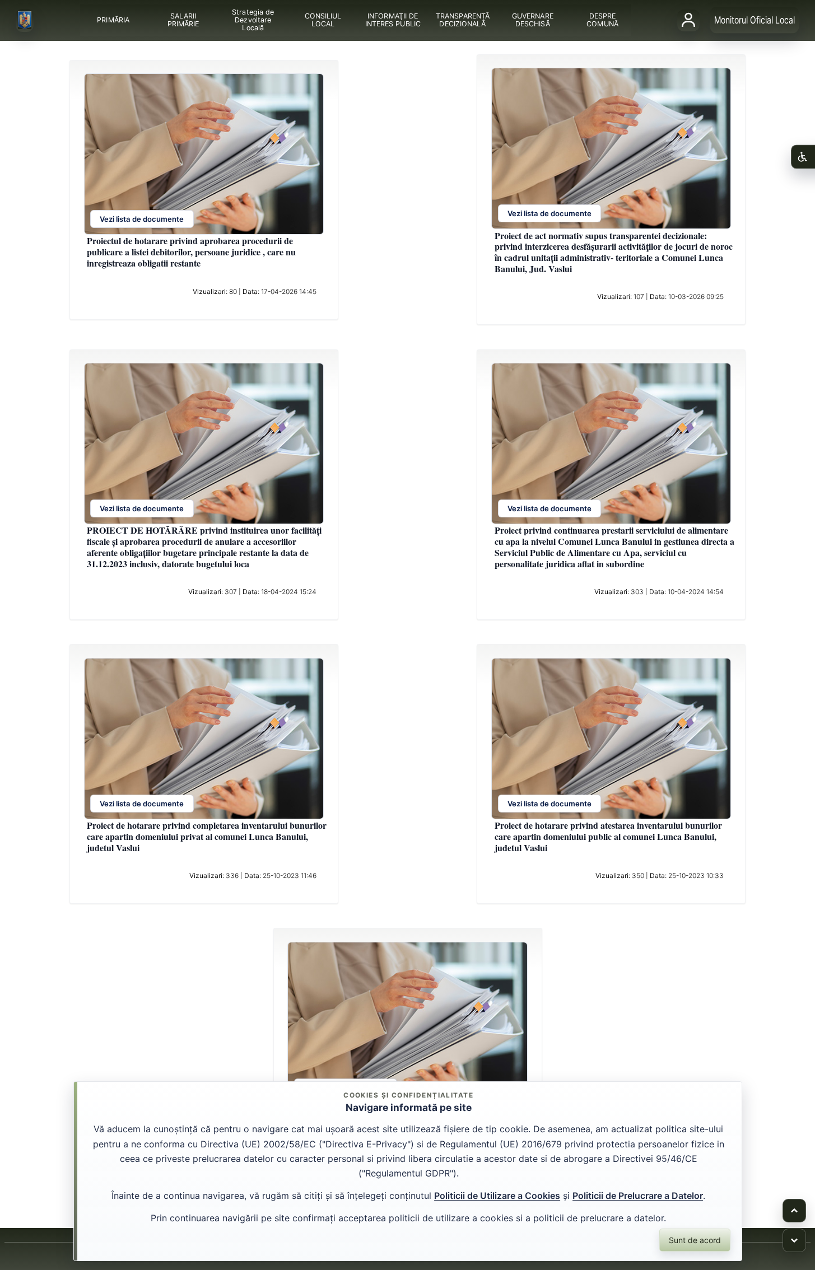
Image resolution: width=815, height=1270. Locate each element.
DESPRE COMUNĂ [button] (602, 20)
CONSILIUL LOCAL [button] (322, 20)
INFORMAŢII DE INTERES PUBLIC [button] (392, 20)
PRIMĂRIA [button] (113, 20)
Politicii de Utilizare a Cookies (497, 1195)
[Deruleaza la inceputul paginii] (794, 1210)
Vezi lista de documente (142, 219)
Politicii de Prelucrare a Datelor (637, 1195)
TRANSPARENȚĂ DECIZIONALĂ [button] (462, 20)
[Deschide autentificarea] (688, 20)
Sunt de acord (695, 1240)
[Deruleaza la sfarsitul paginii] (794, 1240)
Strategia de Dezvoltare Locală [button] (253, 20)
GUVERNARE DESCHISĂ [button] (532, 20)
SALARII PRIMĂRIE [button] (183, 20)
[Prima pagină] (25, 20)
